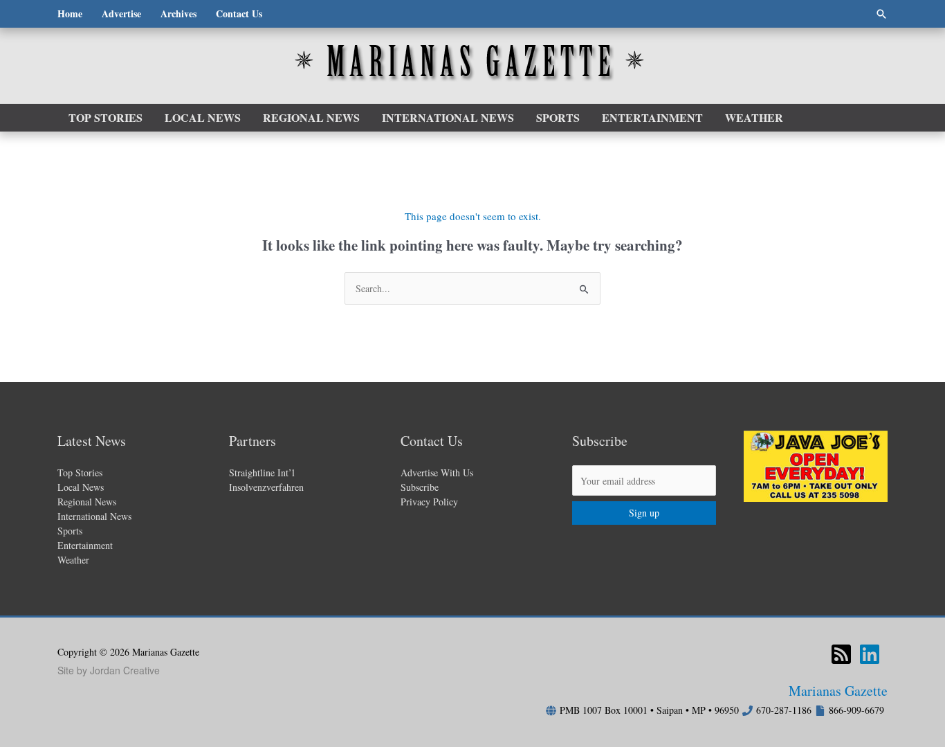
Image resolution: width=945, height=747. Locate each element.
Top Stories (79, 472)
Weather (73, 559)
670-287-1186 (783, 710)
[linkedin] (873, 654)
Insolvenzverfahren (266, 487)
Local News (80, 487)
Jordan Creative (125, 670)
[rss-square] (844, 654)
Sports (69, 530)
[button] (881, 14)
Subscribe (420, 487)
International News (94, 516)
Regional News (86, 501)
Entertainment (85, 545)
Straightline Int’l (262, 472)
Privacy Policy (429, 501)
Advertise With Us (437, 472)
